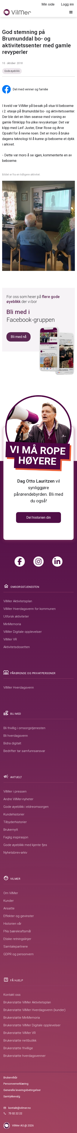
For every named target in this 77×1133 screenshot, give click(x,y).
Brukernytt (10, 830)
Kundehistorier (13, 814)
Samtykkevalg (11, 1096)
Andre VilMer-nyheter (18, 799)
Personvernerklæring (15, 1083)
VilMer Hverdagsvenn (18, 687)
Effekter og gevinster (18, 916)
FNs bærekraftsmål (17, 931)
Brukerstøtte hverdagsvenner (24, 1056)
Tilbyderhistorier (15, 822)
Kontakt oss (12, 995)
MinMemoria (12, 624)
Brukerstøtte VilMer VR (19, 1033)
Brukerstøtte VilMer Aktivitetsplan (27, 1002)
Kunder (8, 901)
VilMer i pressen (15, 791)
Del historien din (38, 517)
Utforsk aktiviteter (16, 616)
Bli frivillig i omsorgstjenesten (24, 728)
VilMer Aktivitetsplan (17, 601)
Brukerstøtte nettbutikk (19, 1040)
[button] (71, 12)
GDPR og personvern (18, 954)
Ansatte (9, 908)
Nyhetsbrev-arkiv (15, 852)
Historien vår (12, 924)
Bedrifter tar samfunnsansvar (24, 751)
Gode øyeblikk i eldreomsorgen (26, 807)
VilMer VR (10, 639)
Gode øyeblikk (12, 71)
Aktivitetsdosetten (16, 647)
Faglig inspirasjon (15, 837)
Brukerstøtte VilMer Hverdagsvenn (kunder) (34, 1010)
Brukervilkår (10, 1077)
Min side (48, 4)
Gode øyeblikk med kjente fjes (25, 845)
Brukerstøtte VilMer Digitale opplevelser (32, 1025)
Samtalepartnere (15, 946)
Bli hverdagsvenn (15, 736)
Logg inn (67, 4)
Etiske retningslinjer (17, 939)
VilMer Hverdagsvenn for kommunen (29, 609)
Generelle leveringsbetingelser (22, 1090)
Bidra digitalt (12, 743)
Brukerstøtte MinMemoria (21, 1018)
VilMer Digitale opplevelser (22, 632)
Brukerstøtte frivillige (18, 1048)
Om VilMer (10, 893)
